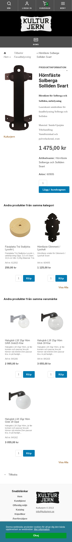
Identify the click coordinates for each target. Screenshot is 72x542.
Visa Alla (63, 287)
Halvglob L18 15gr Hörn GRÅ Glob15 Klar (17, 342)
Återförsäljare (20, 518)
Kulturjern (9, 136)
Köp (29, 278)
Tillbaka (11, 474)
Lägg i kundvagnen (54, 189)
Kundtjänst (20, 501)
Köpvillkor (20, 514)
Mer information (42, 529)
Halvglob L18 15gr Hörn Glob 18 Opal (17, 420)
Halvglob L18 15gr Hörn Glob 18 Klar (49, 342)
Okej (36, 535)
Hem (6, 57)
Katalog (20, 509)
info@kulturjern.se (45, 511)
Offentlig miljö (20, 505)
